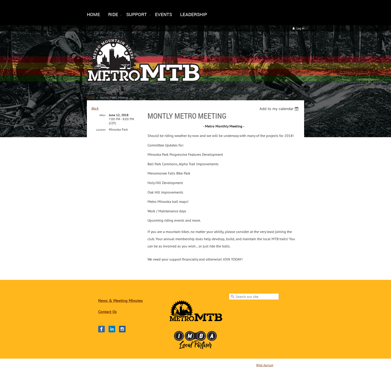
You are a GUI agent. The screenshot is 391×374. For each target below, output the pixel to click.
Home (90, 98)
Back (94, 108)
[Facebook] (101, 329)
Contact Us (107, 311)
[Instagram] (122, 329)
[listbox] (280, 108)
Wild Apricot (264, 365)
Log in (300, 28)
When (102, 115)
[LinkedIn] (112, 329)
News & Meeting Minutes (120, 300)
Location (100, 129)
